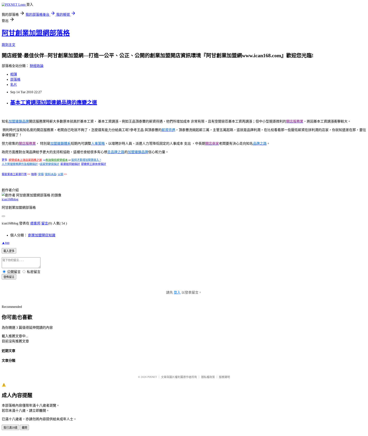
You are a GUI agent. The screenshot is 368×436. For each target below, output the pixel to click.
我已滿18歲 (10, 427)
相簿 (13, 74)
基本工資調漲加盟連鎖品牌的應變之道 (53, 102)
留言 (44, 223)
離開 (24, 427)
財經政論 (36, 66)
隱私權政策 (208, 377)
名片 (13, 84)
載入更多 (8, 251)
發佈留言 (8, 277)
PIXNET (152, 377)
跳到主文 (8, 45)
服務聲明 (224, 377)
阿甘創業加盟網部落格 (36, 33)
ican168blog (10, 199)
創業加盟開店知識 (41, 235)
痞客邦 (35, 223)
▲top (5, 242)
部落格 (15, 79)
